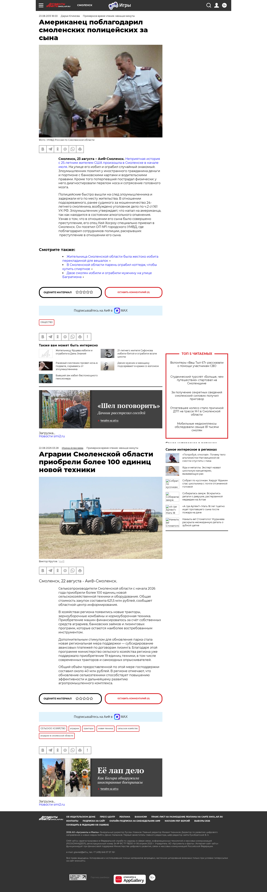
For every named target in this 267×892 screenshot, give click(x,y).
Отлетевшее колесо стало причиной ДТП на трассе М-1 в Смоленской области (197, 411)
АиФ (62, 561)
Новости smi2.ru (52, 436)
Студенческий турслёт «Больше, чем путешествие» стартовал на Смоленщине (196, 380)
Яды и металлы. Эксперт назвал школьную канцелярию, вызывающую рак (201, 470)
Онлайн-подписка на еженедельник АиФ (134, 821)
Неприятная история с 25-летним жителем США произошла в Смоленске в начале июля (109, 163)
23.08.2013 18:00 (48, 15)
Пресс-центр (107, 817)
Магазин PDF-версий (177, 821)
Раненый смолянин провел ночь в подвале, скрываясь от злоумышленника (77, 366)
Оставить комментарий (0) (133, 292)
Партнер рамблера (100, 877)
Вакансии (141, 817)
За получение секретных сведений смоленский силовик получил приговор (196, 396)
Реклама (124, 817)
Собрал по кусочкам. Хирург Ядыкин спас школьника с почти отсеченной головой (205, 483)
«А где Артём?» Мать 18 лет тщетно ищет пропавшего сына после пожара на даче (203, 509)
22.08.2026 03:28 (49, 447)
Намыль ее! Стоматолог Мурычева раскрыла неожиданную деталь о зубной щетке (203, 522)
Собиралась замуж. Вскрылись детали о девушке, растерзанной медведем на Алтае (202, 496)
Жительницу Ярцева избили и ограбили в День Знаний (74, 352)
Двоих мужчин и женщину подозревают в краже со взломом (138, 364)
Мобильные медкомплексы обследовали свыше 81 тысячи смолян (197, 427)
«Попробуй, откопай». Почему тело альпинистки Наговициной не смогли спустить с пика (204, 457)
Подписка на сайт (94, 821)
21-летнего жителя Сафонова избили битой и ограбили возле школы (137, 353)
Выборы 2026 (202, 821)
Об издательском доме (80, 817)
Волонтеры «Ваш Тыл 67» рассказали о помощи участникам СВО (197, 364)
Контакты (72, 821)
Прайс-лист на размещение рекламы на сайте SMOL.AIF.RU (187, 817)
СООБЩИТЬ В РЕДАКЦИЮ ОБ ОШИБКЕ (87, 825)
